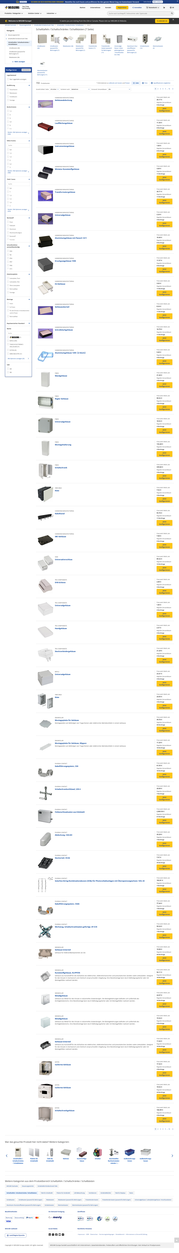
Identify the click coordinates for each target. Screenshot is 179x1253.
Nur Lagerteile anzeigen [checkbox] (18, 79)
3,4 (10, 122)
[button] (157, 2)
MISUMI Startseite (10, 25)
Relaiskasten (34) (14, 57)
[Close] (173, 19)
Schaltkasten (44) (14, 48)
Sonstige (12, 100)
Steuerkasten (13, 89)
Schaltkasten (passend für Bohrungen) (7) (17, 53)
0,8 (10, 150)
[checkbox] (18, 89)
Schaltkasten (13, 97)
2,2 (10, 164)
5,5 (10, 129)
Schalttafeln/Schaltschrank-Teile (44, 25)
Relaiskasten (13, 93)
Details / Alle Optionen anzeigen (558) (17, 172)
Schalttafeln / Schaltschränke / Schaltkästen (70, 25)
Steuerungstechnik (25, 25)
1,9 (10, 157)
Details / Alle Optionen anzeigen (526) (17, 133)
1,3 (10, 195)
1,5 (10, 111)
